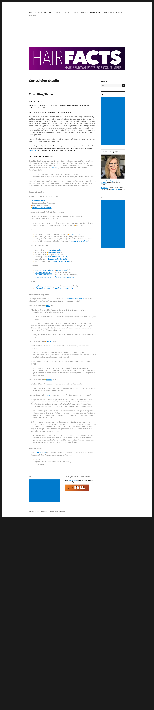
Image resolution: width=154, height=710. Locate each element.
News (30, 12)
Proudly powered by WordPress (58, 511)
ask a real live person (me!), (112, 181)
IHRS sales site (40, 453)
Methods (66, 12)
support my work (116, 189)
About (118, 12)
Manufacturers (95, 12)
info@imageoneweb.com (43, 286)
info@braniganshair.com (43, 288)
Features (49, 379)
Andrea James (104, 187)
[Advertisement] (77, 31)
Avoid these (32, 15)
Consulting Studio (38, 201)
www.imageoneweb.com (43, 272)
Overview (49, 341)
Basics (58, 12)
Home (51, 12)
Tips (74, 12)
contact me (32, 150)
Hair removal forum (41, 12)
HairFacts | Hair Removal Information (38, 511)
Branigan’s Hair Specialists (41, 207)
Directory (83, 12)
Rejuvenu (55, 168)
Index (48, 305)
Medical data (108, 12)
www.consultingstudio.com (44, 270)
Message (49, 395)
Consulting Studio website (75, 299)
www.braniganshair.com (43, 277)
